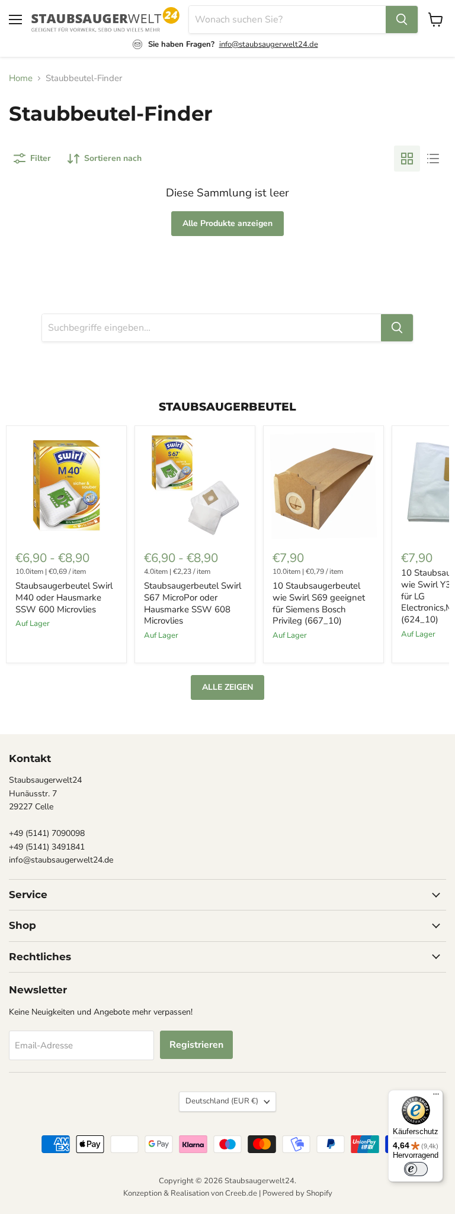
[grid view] (407, 159)
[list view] (433, 159)
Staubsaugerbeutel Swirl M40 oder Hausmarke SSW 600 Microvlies (64, 597)
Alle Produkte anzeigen (227, 223)
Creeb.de (241, 1193)
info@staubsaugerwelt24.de (268, 44)
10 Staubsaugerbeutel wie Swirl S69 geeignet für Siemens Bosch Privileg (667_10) (319, 603)
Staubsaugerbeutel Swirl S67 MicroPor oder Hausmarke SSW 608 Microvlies (192, 603)
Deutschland (221, 1101)
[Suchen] (402, 19)
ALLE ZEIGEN (227, 687)
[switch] (416, 1169)
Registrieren (196, 1044)
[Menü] (436, 1097)
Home (21, 78)
